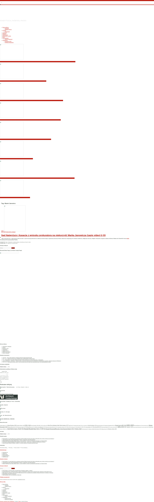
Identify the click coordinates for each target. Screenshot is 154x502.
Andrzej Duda (20, 425)
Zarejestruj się (5, 452)
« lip (1, 381)
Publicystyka (5, 34)
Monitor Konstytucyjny (24, 14)
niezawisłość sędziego (61, 427)
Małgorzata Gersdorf (21, 427)
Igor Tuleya (45, 425)
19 (3, 377)
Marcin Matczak (145, 425)
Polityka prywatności (9, 42)
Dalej (128, 238)
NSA (68, 427)
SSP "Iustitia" (128, 427)
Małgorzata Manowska (30, 427)
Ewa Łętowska (34, 425)
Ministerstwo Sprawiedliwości (51, 427)
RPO (121, 427)
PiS (83, 427)
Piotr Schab (79, 427)
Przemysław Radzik (105, 427)
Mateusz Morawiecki (12, 427)
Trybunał (4, 33)
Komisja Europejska (100, 425)
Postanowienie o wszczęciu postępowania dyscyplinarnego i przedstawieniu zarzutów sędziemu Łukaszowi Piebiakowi (38, 360)
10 (0, 376)
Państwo (4, 30)
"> (2, 230)
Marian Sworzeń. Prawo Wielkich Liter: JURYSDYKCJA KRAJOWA (21, 358)
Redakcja (8, 231)
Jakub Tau (71, 425)
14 (5, 376)
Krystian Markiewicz (138, 425)
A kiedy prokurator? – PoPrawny (8, 360)
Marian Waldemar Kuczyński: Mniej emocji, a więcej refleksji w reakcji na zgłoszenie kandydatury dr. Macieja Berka (31, 100)
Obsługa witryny (8, 29)
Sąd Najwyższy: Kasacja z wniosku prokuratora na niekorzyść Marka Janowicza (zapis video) (53, 235)
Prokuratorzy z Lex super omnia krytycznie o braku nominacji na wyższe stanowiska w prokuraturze (24, 359)
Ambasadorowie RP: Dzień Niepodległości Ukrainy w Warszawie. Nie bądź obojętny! (23, 81)
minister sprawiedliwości (40, 427)
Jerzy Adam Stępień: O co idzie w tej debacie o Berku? (15, 197)
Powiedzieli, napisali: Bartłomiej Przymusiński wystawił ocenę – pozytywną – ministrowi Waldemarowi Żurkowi (30, 120)
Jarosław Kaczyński (78, 425)
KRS (130, 425)
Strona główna (5, 27)
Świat (3, 37)
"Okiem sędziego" (3, 425)
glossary (4, 347)
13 (4, 376)
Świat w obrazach (8, 39)
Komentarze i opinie (6, 36)
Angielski (7, 28)
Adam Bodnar (12, 425)
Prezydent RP (97, 427)
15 (6, 376)
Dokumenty (7, 31)
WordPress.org (5, 456)
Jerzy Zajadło (85, 425)
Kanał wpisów (5, 454)
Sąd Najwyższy (14, 429)
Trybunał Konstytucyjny (33, 429)
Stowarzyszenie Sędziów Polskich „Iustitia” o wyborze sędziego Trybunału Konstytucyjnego (25, 139)
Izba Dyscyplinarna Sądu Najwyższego (58, 425)
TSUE (78, 429)
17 (0, 377)
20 (4, 377)
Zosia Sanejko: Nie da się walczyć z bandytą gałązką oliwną (16, 158)
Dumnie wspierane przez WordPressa (7, 501)
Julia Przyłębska (92, 425)
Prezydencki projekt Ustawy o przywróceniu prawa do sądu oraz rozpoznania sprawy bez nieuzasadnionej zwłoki (29, 361)
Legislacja (4, 32)
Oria (19, 501)
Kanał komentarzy (5, 455)
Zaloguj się (4, 453)
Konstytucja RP (8, 41)
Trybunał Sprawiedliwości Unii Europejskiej (59, 429)
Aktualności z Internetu (6, 346)
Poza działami (5, 38)
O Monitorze (5, 40)
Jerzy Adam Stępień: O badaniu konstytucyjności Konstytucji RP (19, 357)
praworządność (89, 427)
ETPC (28, 425)
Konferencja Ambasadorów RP (109, 425)
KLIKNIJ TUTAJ (21, 479)
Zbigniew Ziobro (112, 428)
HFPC (40, 425)
